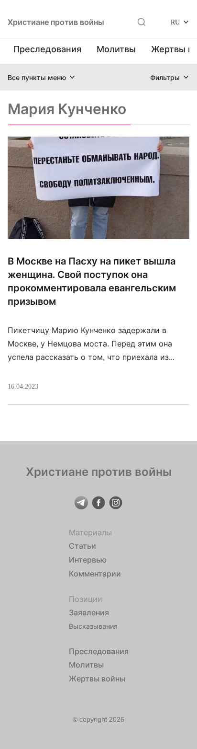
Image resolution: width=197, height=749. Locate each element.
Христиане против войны (56, 22)
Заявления (89, 612)
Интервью (88, 560)
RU (175, 22)
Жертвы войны (97, 678)
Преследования (47, 49)
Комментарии (95, 573)
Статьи (82, 546)
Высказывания (93, 626)
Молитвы (116, 49)
